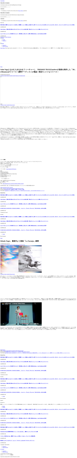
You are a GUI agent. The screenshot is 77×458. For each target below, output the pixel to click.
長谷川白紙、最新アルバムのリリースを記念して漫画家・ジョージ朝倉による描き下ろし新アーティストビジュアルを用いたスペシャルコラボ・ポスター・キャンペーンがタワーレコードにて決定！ (37, 24)
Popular (4, 407)
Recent (4, 406)
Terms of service (5, 46)
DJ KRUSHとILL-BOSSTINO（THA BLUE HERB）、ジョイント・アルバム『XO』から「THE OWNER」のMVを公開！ (23, 208)
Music (1, 66)
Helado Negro (2, 349)
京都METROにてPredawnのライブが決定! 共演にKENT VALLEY (18, 351)
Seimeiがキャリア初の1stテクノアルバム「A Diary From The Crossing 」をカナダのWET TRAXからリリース (24, 190)
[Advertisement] (38, 58)
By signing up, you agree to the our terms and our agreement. (14, 10)
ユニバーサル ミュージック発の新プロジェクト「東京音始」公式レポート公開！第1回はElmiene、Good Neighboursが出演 (23, 33)
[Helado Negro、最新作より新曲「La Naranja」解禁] (21, 272)
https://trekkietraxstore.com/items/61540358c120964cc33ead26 (13, 183)
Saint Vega (5, 187)
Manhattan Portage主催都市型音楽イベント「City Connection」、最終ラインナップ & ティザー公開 (19, 431)
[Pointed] (2, 43)
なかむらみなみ (10, 187)
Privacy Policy (20, 10)
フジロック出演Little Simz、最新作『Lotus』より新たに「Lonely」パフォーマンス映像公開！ (18, 436)
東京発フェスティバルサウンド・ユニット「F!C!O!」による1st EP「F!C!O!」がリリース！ (17, 440)
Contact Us (4, 40)
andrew (1, 187)
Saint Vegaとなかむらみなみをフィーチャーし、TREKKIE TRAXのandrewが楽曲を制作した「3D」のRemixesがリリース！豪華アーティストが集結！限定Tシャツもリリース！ (37, 352)
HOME (4, 39)
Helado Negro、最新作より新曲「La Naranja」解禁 (15, 189)
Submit (12, 454)
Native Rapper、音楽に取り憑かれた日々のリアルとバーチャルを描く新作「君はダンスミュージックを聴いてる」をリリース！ (24, 29)
